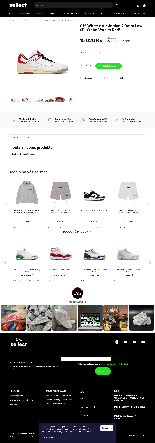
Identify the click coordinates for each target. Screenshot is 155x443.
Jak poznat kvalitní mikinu (125, 417)
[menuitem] (12, 13)
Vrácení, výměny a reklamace (57, 404)
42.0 (30, 280)
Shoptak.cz (35, 437)
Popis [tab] (15, 137)
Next (150, 262)
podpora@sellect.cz (17, 396)
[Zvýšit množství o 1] (91, 66)
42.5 (19, 280)
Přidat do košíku (108, 66)
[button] (27, 224)
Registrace (84, 403)
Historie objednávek (87, 407)
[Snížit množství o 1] (82, 66)
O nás (48, 408)
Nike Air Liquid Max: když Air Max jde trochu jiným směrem (129, 398)
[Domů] (12, 20)
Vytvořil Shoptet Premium (137, 435)
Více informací (88, 431)
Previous (5, 262)
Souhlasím (107, 428)
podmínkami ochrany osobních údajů (114, 364)
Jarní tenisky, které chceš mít (129, 408)
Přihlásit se (103, 371)
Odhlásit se (84, 415)
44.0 (54, 280)
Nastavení (48, 437)
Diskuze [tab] (28, 137)
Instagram (13, 405)
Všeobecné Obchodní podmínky (58, 395)
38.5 (82, 280)
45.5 (48, 280)
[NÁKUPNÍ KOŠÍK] (144, 5)
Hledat (118, 5)
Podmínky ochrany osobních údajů (59, 400)
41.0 (25, 280)
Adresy (82, 411)
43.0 (116, 280)
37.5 (14, 280)
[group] (27, 204)
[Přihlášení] (137, 6)
